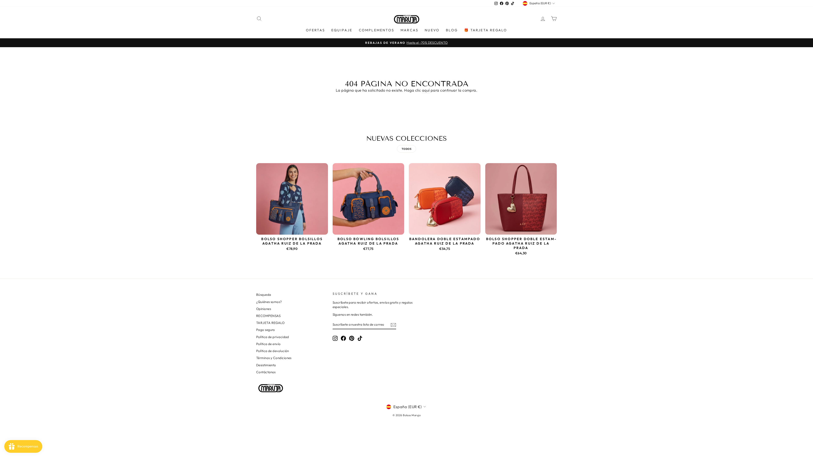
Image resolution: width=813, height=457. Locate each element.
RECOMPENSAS (268, 316)
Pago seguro (265, 330)
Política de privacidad (272, 337)
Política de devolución (272, 351)
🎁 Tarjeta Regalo (485, 30)
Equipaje (342, 30)
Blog (452, 30)
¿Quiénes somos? (269, 302)
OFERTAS (315, 30)
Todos (406, 148)
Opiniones (263, 309)
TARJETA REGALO (270, 323)
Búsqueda (263, 295)
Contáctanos (266, 372)
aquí (426, 90)
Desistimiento (266, 365)
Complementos (376, 30)
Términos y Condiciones (274, 358)
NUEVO (432, 30)
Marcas (409, 30)
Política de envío (268, 344)
